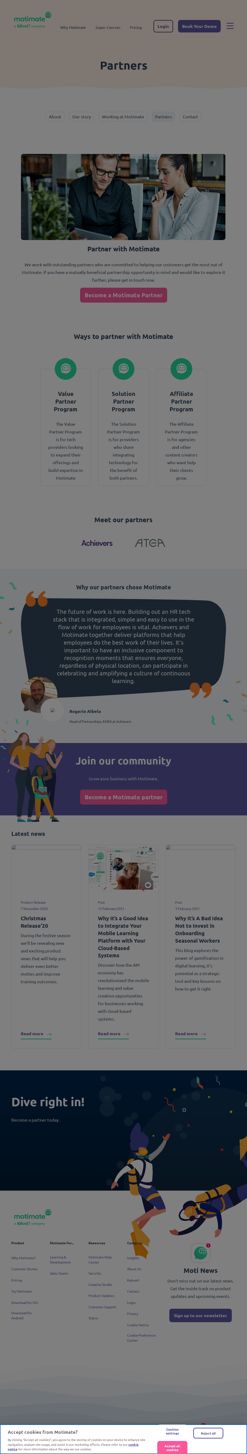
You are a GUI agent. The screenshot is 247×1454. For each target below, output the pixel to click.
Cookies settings (172, 1431)
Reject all (208, 1433)
